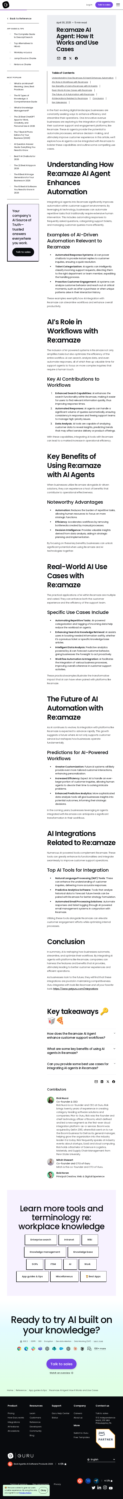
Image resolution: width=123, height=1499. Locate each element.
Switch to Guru (81, 1433)
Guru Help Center (61, 1413)
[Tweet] (70, 58)
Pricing (11, 1413)
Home (10, 1390)
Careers (78, 1413)
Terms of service (18, 1484)
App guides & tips (38, 1390)
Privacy (57, 1484)
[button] (117, 5)
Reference (21, 1390)
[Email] (58, 58)
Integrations (14, 1422)
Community (35, 1431)
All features (13, 1426)
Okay (43, 1490)
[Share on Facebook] (76, 58)
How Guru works (16, 1417)
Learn (32, 1413)
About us (78, 1417)
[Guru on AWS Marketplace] (105, 1438)
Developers (35, 1426)
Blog (32, 1435)
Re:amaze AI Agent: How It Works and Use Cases (73, 1390)
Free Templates (82, 1437)
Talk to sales (104, 4)
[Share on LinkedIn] (64, 58)
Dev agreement (41, 1484)
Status (55, 1417)
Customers (35, 1417)
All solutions (13, 1431)
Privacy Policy (25, 1493)
